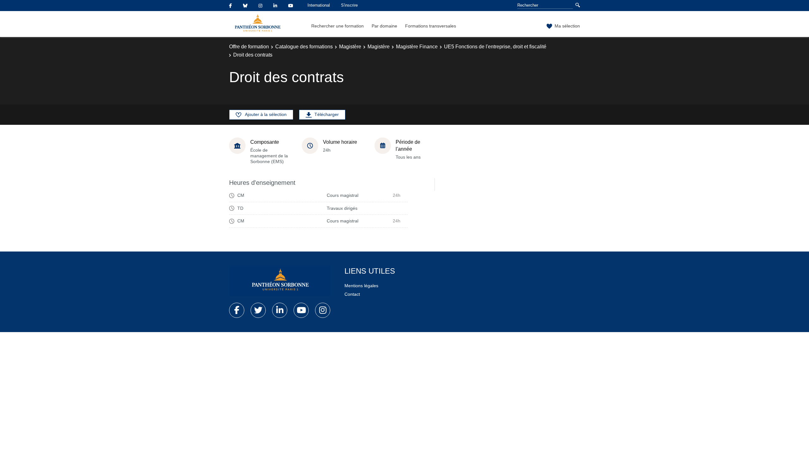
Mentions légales (361, 285)
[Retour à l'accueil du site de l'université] (279, 281)
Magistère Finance (417, 46)
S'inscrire (349, 5)
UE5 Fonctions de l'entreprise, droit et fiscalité (495, 46)
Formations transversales (430, 25)
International (318, 5)
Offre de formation (249, 46)
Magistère (350, 46)
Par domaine (384, 25)
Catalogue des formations (304, 46)
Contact (352, 294)
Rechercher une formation (337, 25)
